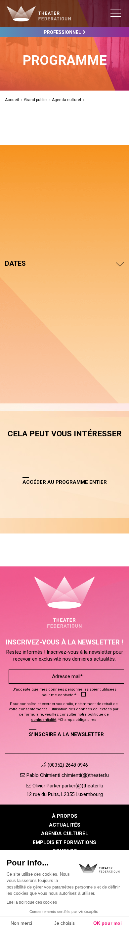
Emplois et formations (64, 842)
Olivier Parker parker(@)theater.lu (67, 786)
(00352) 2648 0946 (67, 765)
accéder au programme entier (64, 482)
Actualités (64, 825)
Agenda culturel (66, 99)
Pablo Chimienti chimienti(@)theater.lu (67, 775)
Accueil (12, 99)
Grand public (35, 99)
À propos (64, 816)
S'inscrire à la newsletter (66, 734)
